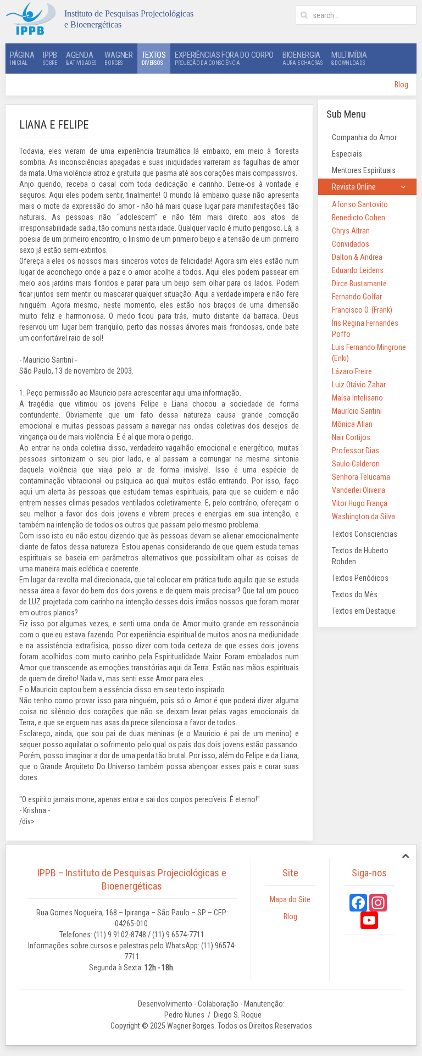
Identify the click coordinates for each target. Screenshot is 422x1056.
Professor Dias (355, 450)
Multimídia (349, 58)
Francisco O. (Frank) (362, 309)
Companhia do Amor (364, 137)
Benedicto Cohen (358, 217)
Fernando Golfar (357, 296)
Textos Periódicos (360, 578)
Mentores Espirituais (364, 170)
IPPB (50, 58)
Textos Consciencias (364, 534)
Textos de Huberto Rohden (360, 556)
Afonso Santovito (360, 204)
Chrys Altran (351, 230)
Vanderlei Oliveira (358, 490)
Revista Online (354, 186)
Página (22, 58)
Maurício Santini (357, 411)
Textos (154, 58)
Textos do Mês (354, 594)
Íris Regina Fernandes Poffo (365, 328)
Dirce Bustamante (359, 283)
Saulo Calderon (356, 463)
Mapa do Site (290, 899)
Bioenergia (302, 58)
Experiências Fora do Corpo (224, 58)
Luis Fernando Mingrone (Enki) (369, 353)
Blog (401, 84)
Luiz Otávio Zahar (359, 384)
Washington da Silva (363, 516)
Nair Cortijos (351, 437)
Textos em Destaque (364, 611)
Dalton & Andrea (357, 257)
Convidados (350, 244)
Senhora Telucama (361, 477)
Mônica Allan (352, 424)
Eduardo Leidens (358, 270)
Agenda (81, 58)
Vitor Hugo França (359, 503)
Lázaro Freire (352, 371)
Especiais (347, 153)
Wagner (118, 58)
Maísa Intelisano (357, 397)
